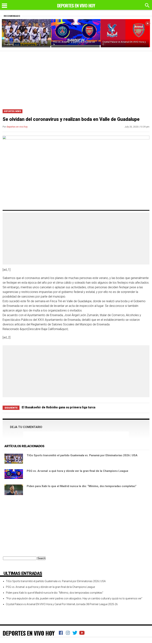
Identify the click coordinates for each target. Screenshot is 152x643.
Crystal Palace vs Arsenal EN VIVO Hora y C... (124, 43)
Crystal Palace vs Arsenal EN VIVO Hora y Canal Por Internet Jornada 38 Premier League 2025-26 (62, 604)
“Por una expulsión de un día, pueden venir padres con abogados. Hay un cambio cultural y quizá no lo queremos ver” (74, 598)
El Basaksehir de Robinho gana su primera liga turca (58, 407)
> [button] (147, 23)
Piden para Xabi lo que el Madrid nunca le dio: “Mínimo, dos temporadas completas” (81, 486)
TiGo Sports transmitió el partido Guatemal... (21, 43)
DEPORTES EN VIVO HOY (28, 633)
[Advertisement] (76, 79)
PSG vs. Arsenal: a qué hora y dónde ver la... (74, 43)
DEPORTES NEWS (12, 111)
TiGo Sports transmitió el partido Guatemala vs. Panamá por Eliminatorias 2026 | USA (82, 455)
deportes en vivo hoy (17, 126)
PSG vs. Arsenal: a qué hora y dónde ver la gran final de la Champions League (77, 471)
